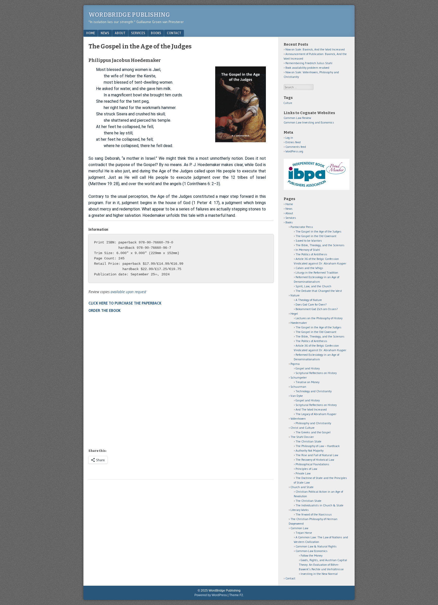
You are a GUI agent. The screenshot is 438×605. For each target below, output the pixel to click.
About (120, 33)
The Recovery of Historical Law (315, 459)
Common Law (299, 528)
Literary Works (299, 510)
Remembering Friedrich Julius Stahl (308, 63)
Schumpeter (298, 377)
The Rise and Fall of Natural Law (317, 455)
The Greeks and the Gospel (313, 432)
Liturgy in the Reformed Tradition (317, 272)
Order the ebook (104, 310)
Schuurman (298, 386)
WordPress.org (294, 151)
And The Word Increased (311, 409)
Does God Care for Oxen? (311, 304)
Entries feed (293, 142)
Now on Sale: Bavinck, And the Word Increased (315, 49)
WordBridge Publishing (129, 14)
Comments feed (295, 147)
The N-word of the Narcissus (314, 514)
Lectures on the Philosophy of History (319, 318)
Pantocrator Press (301, 227)
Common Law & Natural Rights (316, 546)
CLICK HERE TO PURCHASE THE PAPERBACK (124, 303)
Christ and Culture (302, 428)
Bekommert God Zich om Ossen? (317, 309)
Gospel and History (308, 368)
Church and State (302, 487)
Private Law (303, 473)
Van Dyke (296, 396)
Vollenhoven (298, 418)
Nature (295, 295)
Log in (289, 137)
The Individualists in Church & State (319, 505)
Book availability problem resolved (307, 67)
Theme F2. (236, 595)
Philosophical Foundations (312, 464)
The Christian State (308, 441)
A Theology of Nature (309, 300)
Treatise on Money (307, 382)
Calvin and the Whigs (309, 268)
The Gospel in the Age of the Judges (318, 231)
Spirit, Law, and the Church (313, 286)
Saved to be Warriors (309, 240)
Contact (174, 33)
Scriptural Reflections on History (316, 373)
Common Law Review (297, 118)
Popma (295, 364)
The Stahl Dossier (302, 437)
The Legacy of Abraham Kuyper (316, 414)
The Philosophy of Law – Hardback (318, 446)
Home (90, 33)
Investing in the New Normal (319, 574)
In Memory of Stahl (308, 250)
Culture (288, 103)
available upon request (128, 291)
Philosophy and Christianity (313, 423)
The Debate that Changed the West (319, 291)
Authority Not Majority (309, 450)
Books (156, 33)
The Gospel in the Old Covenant (316, 236)
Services (138, 33)
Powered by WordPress (210, 595)
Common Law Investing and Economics (309, 122)
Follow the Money (311, 555)
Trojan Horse (304, 533)
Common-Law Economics (311, 551)
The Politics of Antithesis (311, 254)
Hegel (294, 313)
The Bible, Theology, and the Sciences (320, 245)
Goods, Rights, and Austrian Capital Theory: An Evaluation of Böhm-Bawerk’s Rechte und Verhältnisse (323, 564)
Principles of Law (306, 469)
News (105, 33)
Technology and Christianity (314, 391)
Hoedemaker (298, 323)
